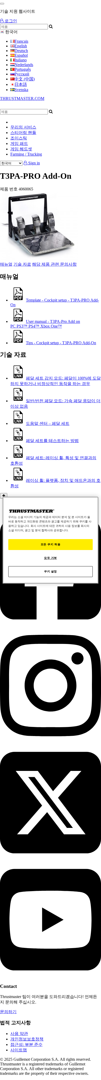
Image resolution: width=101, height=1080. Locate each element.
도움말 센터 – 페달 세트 (47, 423)
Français (21, 41)
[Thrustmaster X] (50, 859)
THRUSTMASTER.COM (22, 98)
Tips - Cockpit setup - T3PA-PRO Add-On (61, 343)
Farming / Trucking (26, 154)
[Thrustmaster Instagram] (50, 742)
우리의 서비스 (23, 127)
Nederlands (24, 64)
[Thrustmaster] (49, 106)
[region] (51, 539)
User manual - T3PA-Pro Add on (45, 323)
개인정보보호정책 (27, 1039)
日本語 (21, 84)
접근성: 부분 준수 (26, 1044)
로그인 (10, 21)
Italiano (21, 60)
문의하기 (8, 1011)
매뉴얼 (6, 264)
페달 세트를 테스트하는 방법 (52, 440)
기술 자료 (22, 264)
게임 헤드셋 (21, 149)
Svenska (21, 89)
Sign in (33, 163)
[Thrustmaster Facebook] (50, 625)
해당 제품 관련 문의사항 (54, 264)
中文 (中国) (25, 79)
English (21, 46)
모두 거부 (50, 557)
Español (21, 55)
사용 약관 (19, 1033)
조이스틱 (18, 138)
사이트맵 (18, 1050)
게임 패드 (19, 143)
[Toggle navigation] (2, 3)
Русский (22, 74)
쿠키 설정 (50, 571)
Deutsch (21, 50)
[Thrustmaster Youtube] (50, 976)
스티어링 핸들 (23, 132)
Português (23, 69)
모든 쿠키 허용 (51, 544)
